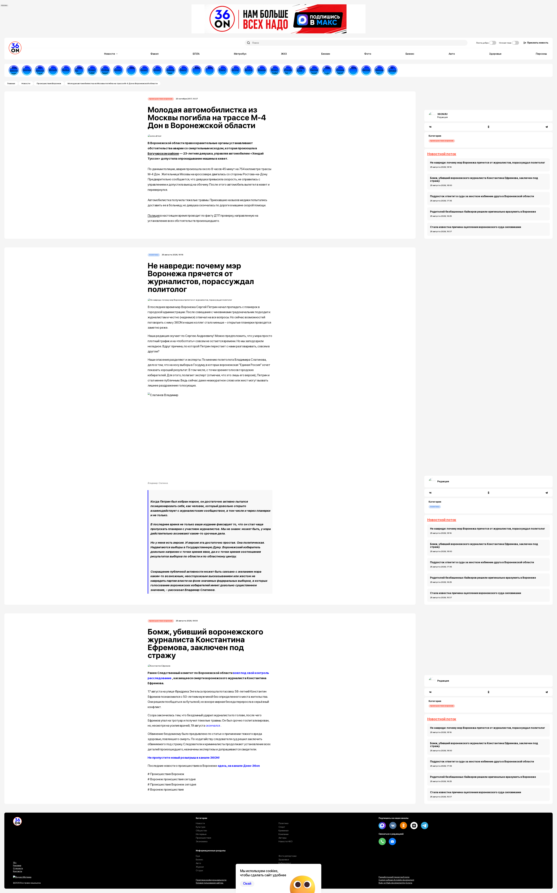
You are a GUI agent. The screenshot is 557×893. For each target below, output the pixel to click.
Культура (200, 827)
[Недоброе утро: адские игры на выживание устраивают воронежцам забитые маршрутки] (327, 70)
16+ (15, 862)
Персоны (541, 53)
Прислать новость (537, 42)
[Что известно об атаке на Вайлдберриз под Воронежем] (40, 70)
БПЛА (196, 53)
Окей (247, 883)
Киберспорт (284, 863)
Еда (198, 856)
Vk (392, 825)
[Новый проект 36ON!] (79, 70)
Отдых (199, 870)
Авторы (282, 837)
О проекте (18, 868)
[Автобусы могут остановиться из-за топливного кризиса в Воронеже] (249, 70)
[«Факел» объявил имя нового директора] (314, 70)
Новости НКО (285, 841)
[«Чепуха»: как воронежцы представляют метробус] (53, 70)
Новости (109, 53)
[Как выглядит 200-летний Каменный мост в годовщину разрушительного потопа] (379, 70)
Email (392, 841)
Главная (11, 83)
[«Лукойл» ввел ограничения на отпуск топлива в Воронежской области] (288, 70)
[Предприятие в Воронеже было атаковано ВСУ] (301, 70)
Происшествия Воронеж (49, 83)
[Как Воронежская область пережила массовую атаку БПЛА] (223, 70)
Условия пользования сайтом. (210, 883)
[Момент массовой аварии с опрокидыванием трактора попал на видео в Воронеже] (340, 70)
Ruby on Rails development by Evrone (395, 883)
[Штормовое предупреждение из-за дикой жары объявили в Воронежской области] (196, 70)
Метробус (240, 53)
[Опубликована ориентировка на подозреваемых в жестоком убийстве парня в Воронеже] (105, 70)
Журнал (200, 866)
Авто (452, 53)
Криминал (283, 830)
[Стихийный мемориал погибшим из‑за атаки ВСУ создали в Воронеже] (262, 70)
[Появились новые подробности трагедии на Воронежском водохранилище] (170, 70)
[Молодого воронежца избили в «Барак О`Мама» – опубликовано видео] (131, 70)
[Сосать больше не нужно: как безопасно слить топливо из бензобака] (118, 70)
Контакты (17, 871)
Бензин (325, 53)
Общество (201, 830)
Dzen (414, 825)
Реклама (17, 865)
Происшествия (203, 837)
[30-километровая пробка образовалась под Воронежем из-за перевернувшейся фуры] (66, 70)
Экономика (201, 841)
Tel (382, 841)
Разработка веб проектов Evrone (394, 877)
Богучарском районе (163, 153)
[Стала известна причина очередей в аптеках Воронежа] (14, 70)
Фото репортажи (287, 856)
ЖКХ (284, 53)
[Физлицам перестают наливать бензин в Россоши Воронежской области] (157, 70)
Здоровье (495, 53)
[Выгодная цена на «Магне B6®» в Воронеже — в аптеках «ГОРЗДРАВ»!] (27, 70)
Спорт (281, 827)
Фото (367, 53)
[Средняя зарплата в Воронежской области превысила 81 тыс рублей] (366, 70)
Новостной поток (441, 154)
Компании (283, 834)
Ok (403, 825)
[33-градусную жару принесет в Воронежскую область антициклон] (236, 70)
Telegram (424, 825)
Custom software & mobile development (396, 880)
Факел (154, 53)
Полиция (154, 215)
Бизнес (410, 53)
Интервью (201, 834)
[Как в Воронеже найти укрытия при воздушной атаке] (183, 70)
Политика (153, 255)
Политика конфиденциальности (211, 880)
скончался (213, 725)
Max (382, 825)
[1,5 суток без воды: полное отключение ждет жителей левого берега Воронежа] (210, 70)
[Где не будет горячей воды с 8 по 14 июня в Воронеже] (353, 70)
